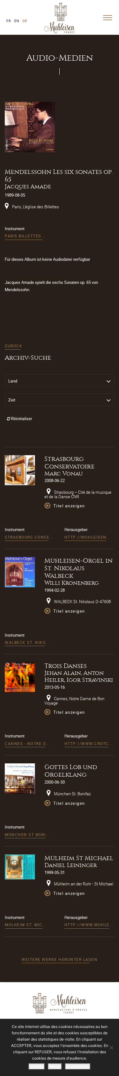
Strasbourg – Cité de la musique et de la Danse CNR (77, 494)
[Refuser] (111, 1047)
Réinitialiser (21, 418)
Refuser (55, 1066)
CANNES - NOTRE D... (27, 743)
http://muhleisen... (87, 537)
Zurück (13, 345)
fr (8, 20)
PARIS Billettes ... (26, 235)
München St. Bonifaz (72, 794)
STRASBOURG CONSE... (29, 537)
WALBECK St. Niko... (27, 642)
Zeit (11, 400)
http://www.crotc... (88, 743)
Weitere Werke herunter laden (59, 959)
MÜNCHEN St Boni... (27, 834)
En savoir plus (78, 1066)
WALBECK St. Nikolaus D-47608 (82, 601)
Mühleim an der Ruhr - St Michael (83, 884)
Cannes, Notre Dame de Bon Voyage (74, 701)
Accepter (36, 1066)
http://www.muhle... (89, 924)
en (16, 20)
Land (12, 381)
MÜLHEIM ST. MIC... (26, 924)
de (25, 20)
